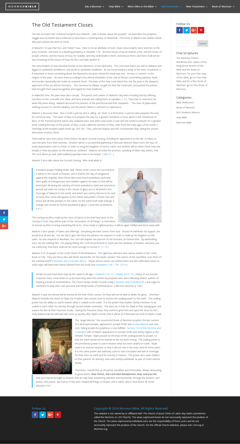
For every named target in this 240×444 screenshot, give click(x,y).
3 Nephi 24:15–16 (124, 274)
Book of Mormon (222, 6)
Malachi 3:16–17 (105, 274)
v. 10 (105, 246)
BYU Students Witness (188, 112)
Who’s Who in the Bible (141, 6)
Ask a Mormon (93, 6)
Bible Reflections (185, 102)
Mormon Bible (184, 122)
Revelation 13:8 (104, 264)
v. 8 (124, 99)
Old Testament (170, 6)
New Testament (195, 6)
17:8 (116, 264)
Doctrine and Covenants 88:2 (69, 260)
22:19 (123, 264)
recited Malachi (140, 324)
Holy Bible (114, 6)
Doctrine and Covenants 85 (130, 282)
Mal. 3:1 (108, 154)
